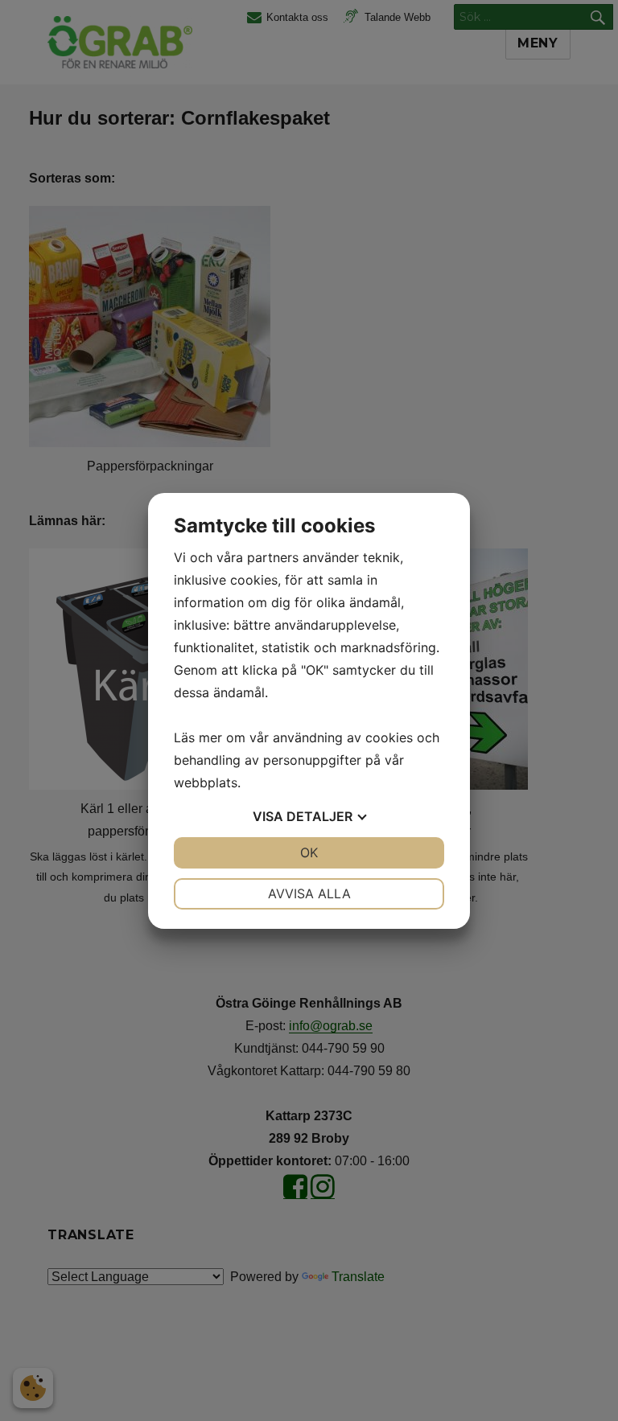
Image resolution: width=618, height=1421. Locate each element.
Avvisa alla (309, 893)
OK (309, 852)
